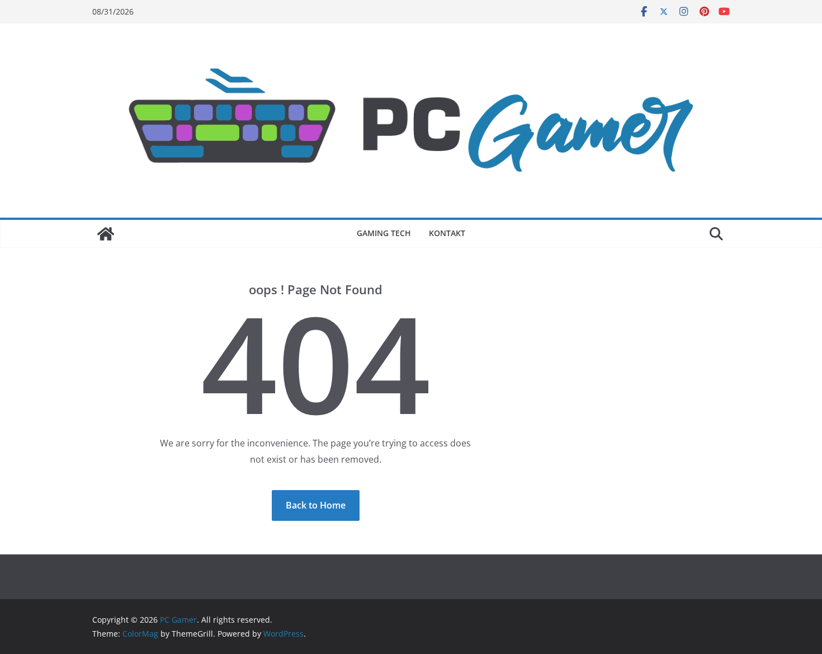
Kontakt (447, 233)
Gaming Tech (384, 233)
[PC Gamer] (105, 233)
